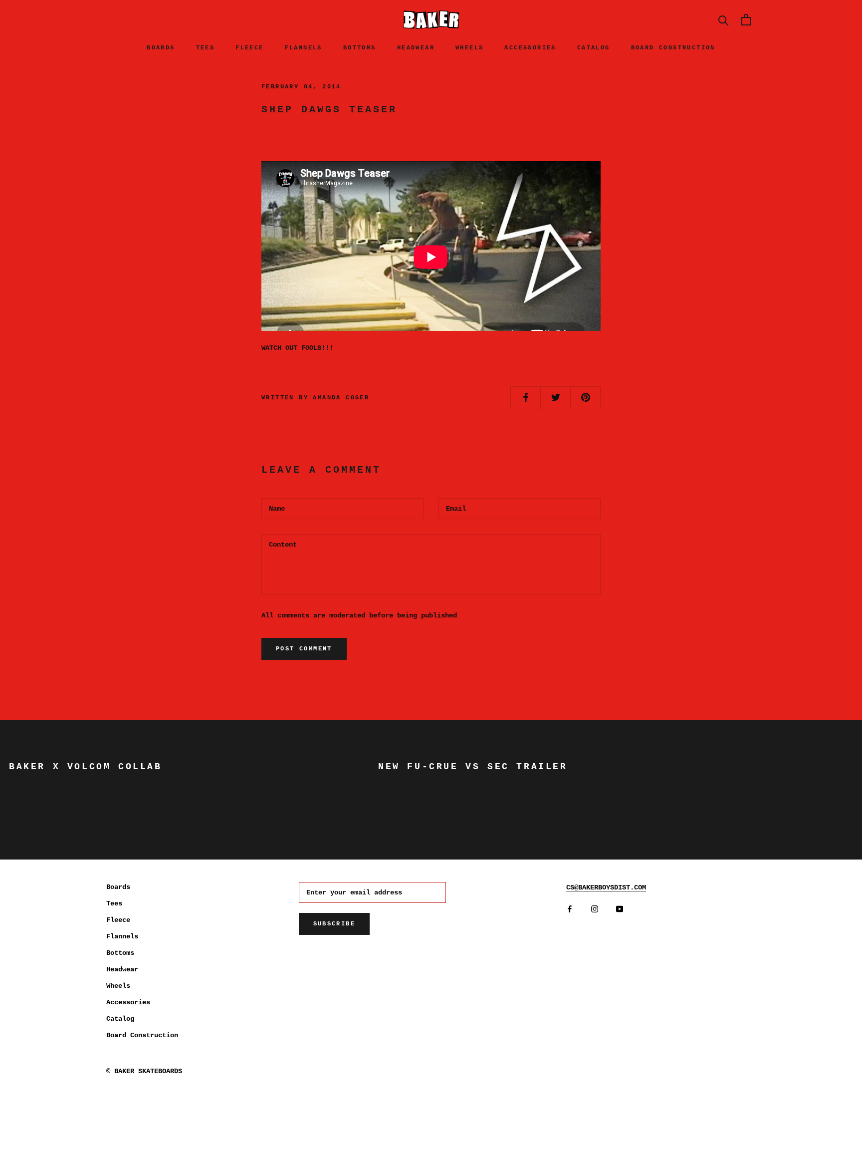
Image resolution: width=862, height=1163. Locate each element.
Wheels (469, 47)
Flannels (303, 47)
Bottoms (359, 47)
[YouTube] (619, 909)
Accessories (530, 47)
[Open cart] (746, 19)
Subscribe (334, 923)
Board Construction (673, 47)
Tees (205, 47)
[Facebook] (569, 909)
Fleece (249, 47)
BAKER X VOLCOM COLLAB (85, 767)
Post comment (304, 648)
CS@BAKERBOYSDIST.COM (606, 887)
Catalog (593, 47)
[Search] (723, 19)
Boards (161, 47)
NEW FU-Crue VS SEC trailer (473, 767)
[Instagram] (594, 909)
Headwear (415, 47)
